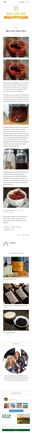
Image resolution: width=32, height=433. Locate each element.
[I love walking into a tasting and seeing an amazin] (19, 405)
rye (13, 229)
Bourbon (6, 226)
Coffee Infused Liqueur (9, 332)
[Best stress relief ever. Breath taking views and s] (25, 405)
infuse (18, 226)
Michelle (13, 243)
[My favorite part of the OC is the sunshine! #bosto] (6, 405)
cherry (13, 226)
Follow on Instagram (17, 411)
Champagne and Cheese (9, 279)
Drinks (16, 27)
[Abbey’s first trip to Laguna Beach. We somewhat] (13, 405)
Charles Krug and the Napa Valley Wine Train (15, 305)
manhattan (7, 229)
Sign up (16, 430)
